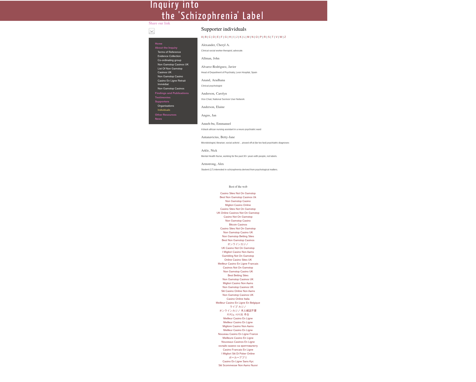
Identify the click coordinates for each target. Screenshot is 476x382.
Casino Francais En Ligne (238, 349)
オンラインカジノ (238, 244)
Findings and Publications (172, 93)
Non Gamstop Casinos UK (173, 64)
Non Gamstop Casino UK (238, 232)
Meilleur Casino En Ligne (238, 318)
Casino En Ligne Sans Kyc (238, 361)
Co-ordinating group (169, 60)
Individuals (164, 109)
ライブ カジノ (238, 306)
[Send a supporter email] (152, 31)
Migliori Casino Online (238, 204)
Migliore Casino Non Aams (238, 326)
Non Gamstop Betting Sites (238, 236)
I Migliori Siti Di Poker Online (238, 353)
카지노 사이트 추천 (238, 314)
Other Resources (165, 114)
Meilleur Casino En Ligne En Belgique (238, 302)
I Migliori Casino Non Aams (238, 251)
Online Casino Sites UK (238, 259)
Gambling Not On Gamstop (238, 255)
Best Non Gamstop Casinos (238, 240)
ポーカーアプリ (238, 357)
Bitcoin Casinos (238, 224)
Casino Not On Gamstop (238, 216)
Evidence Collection (169, 56)
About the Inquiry (166, 47)
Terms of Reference (169, 51)
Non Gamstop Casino (170, 76)
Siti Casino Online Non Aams (238, 290)
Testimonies (163, 97)
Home (158, 43)
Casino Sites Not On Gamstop (238, 193)
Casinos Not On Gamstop (238, 267)
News (158, 118)
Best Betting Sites (238, 275)
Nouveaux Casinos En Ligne (238, 341)
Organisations (166, 105)
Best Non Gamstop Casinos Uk (238, 197)
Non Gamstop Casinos (171, 88)
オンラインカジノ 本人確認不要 (238, 310)
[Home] (207, 10)
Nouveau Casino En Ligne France (238, 333)
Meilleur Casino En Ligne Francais (238, 263)
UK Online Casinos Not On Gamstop (238, 212)
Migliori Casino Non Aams (238, 283)
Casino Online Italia (238, 298)
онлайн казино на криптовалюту (238, 345)
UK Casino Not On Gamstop (238, 247)
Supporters (162, 101)
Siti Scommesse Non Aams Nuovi (238, 365)
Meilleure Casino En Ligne (238, 337)
